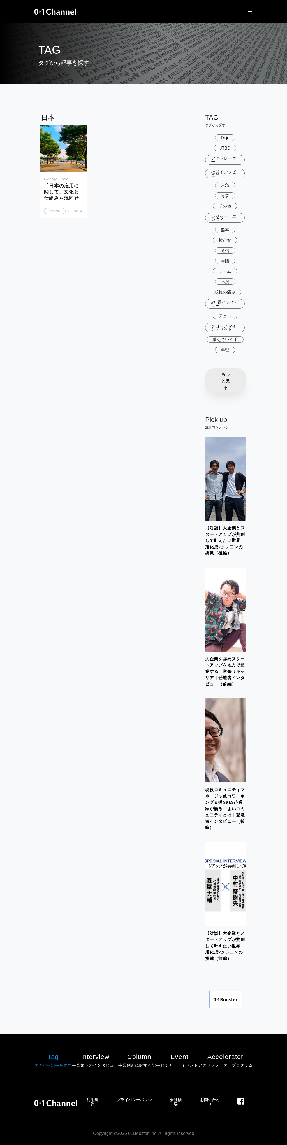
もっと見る (225, 381)
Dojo (225, 137)
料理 (225, 349)
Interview (95, 1060)
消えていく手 (225, 339)
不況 (225, 281)
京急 (225, 185)
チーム (225, 271)
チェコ (225, 315)
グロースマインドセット (223, 328)
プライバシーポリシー (134, 1101)
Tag (53, 1060)
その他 (225, 205)
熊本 (225, 229)
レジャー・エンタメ (223, 218)
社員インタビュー (223, 173)
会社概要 (176, 1101)
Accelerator (225, 1060)
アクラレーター (223, 160)
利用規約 (92, 1101)
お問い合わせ (210, 1101)
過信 (225, 250)
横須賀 (225, 240)
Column (139, 1060)
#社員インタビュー (225, 304)
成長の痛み (224, 291)
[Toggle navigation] (249, 11)
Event (179, 1060)
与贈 (225, 260)
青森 (225, 195)
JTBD (225, 148)
